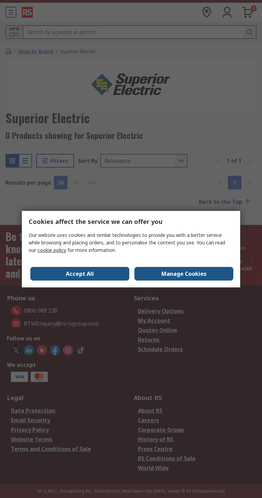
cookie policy (52, 250)
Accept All (80, 274)
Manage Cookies (183, 274)
